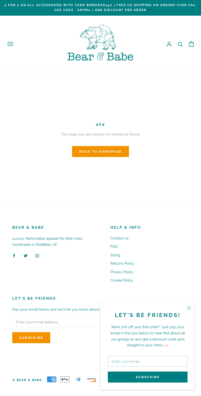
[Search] (180, 43)
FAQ (113, 246)
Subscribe (148, 377)
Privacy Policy (121, 272)
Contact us (119, 238)
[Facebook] (14, 255)
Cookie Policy (121, 280)
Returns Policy (122, 263)
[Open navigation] (10, 44)
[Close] (189, 308)
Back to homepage (100, 151)
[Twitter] (25, 255)
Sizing (115, 255)
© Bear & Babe (27, 380)
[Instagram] (37, 255)
